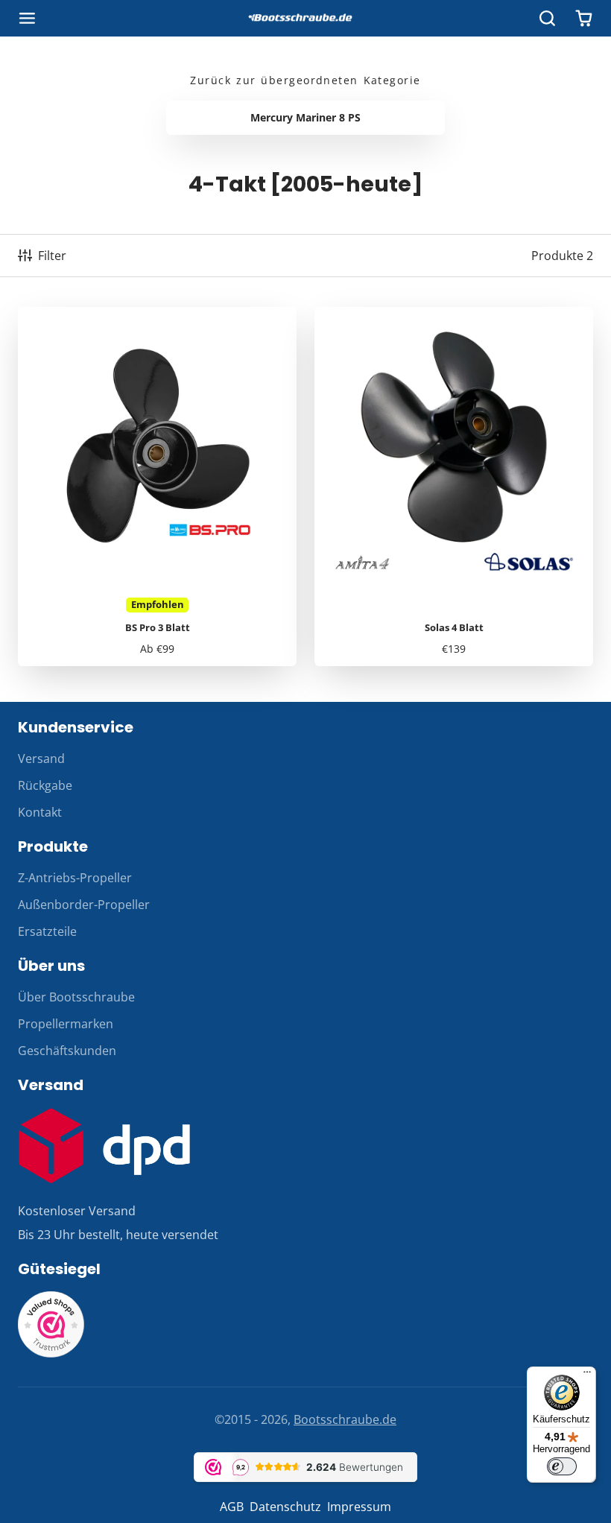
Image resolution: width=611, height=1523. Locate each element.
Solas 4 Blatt (453, 486)
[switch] (562, 1466)
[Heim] (305, 18)
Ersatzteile (47, 931)
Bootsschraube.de (345, 1419)
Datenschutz (285, 1506)
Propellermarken (65, 1024)
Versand (41, 758)
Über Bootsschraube (76, 997)
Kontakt (40, 812)
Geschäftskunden (67, 1050)
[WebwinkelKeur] (51, 1354)
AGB (232, 1506)
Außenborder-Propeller (84, 904)
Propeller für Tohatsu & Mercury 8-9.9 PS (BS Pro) (157, 486)
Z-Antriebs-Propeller (75, 878)
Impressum (359, 1506)
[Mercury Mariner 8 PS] (305, 118)
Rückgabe (45, 785)
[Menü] (587, 1375)
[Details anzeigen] (104, 1145)
